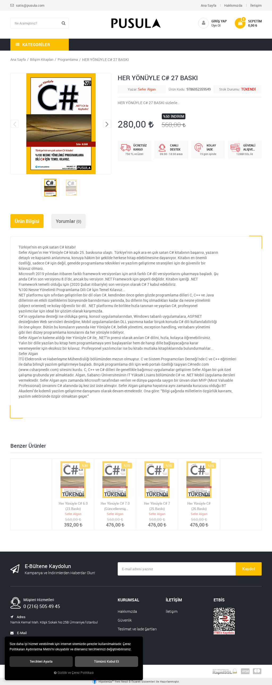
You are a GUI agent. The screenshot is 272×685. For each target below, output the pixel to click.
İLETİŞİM (174, 599)
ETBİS (219, 599)
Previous (15, 124)
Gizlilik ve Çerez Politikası (76, 673)
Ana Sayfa (208, 5)
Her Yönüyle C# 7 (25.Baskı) (157, 506)
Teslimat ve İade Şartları (137, 628)
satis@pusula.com (29, 5)
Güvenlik (125, 620)
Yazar (132, 89)
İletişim (256, 5)
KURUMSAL (128, 599)
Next (107, 124)
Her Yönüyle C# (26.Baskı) (199, 506)
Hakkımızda (233, 5)
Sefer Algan (147, 89)
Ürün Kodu (176, 89)
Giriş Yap (219, 21)
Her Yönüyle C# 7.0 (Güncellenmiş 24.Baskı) (115, 506)
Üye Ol (215, 25)
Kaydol (248, 568)
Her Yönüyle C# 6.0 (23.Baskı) (73, 506)
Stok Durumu (229, 89)
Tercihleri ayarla (41, 661)
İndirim (177, 116)
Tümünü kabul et (106, 661)
